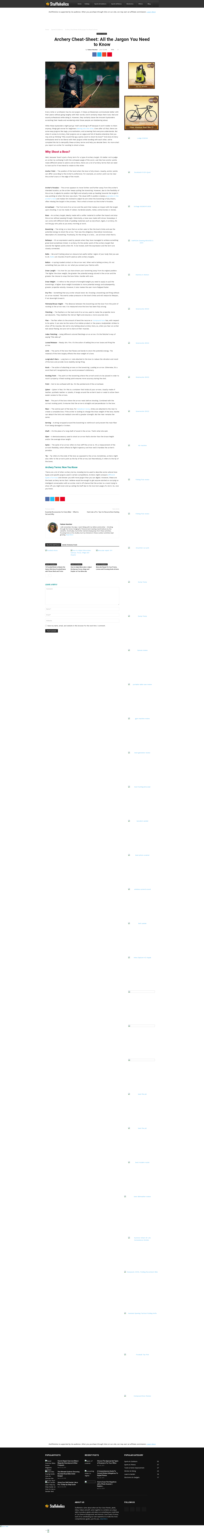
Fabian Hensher (93, 49)
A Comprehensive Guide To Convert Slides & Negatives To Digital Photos (107, 1473)
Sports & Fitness (116, 4)
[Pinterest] (138, 1509)
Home (79, 4)
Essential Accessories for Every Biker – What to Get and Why (62, 513)
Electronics (130, 4)
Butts (52, 257)
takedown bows (83, 409)
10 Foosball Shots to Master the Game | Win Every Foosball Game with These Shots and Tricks (55, 569)
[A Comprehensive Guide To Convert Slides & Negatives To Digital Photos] (90, 1474)
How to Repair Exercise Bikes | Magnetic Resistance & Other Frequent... (68, 1463)
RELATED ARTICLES (53, 545)
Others (140, 4)
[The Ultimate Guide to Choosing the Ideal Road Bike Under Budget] (50, 1476)
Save (109, 54)
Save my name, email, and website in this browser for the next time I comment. (76, 626)
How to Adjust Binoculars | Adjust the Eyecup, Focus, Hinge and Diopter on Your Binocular (81, 569)
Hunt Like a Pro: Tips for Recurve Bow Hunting (103, 512)
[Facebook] (126, 1509)
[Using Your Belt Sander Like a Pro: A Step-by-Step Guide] (50, 1487)
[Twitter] (144, 1509)
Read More (69, 535)
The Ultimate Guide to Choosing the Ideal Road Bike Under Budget (68, 1474)
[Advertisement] (102, 22)
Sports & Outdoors (100, 4)
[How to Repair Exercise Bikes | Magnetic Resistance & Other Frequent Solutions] (50, 1465)
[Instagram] (132, 1509)
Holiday (87, 4)
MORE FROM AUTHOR (69, 545)
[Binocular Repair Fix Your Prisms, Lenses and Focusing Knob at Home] (107, 557)
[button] (156, 4)
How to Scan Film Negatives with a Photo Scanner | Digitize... (106, 1484)
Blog (149, 4)
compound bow (99, 320)
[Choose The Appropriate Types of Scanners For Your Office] (90, 1463)
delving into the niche (85, 129)
